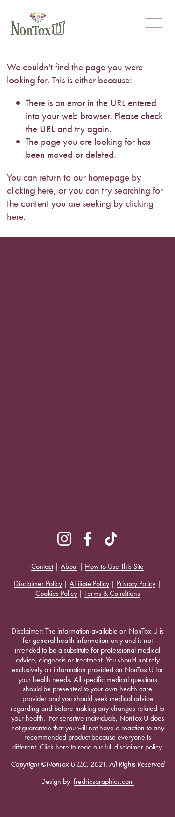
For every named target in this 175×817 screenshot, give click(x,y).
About (69, 566)
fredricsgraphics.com (104, 781)
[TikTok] (111, 538)
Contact (42, 566)
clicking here (30, 190)
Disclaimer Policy (38, 583)
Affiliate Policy (89, 583)
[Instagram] (64, 538)
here (62, 747)
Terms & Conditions (112, 593)
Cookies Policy (56, 593)
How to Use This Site (114, 566)
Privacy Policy (136, 583)
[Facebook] (87, 538)
